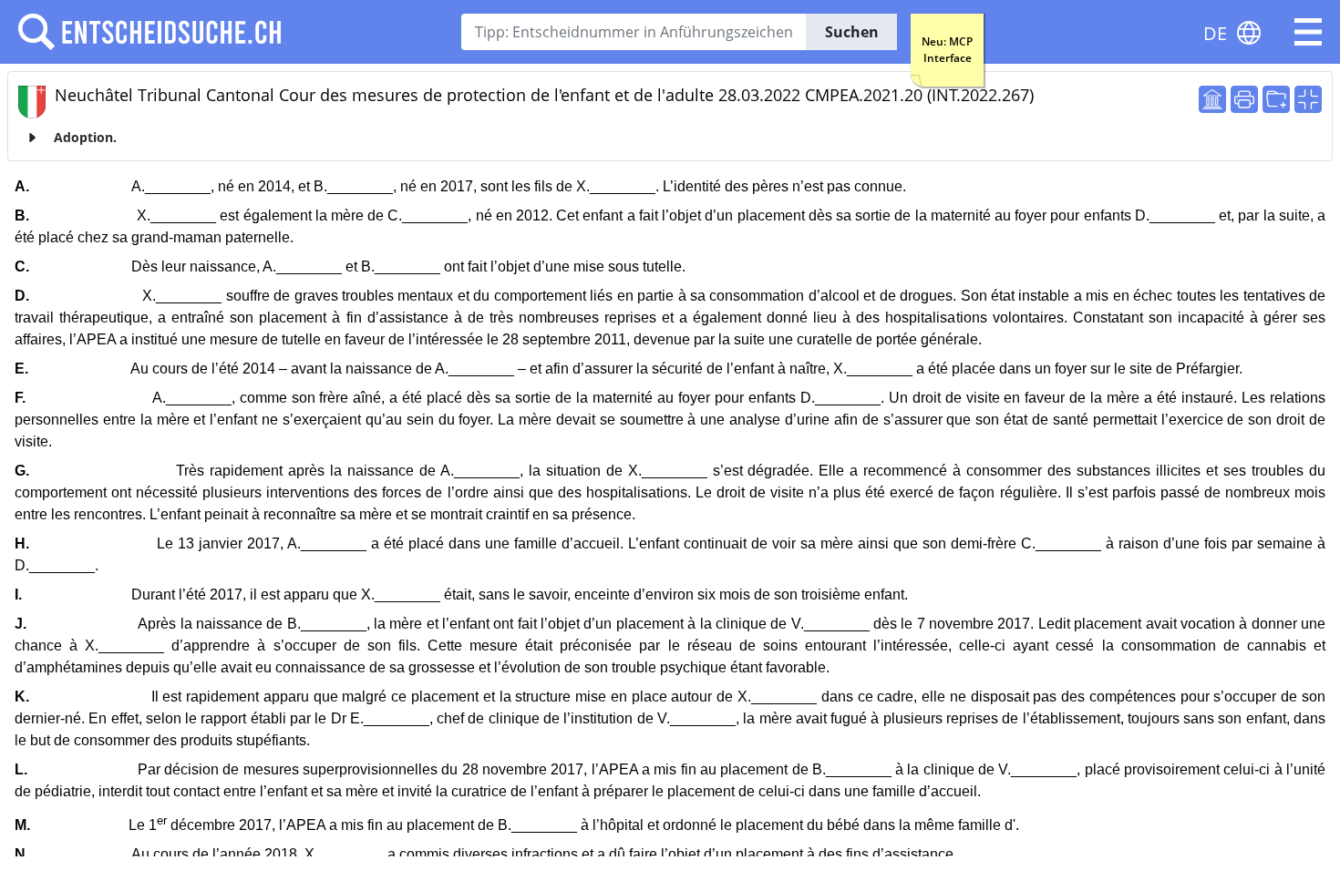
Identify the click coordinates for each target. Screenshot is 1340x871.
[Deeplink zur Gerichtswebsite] (1212, 99)
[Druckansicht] (1244, 99)
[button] (1308, 32)
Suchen (852, 32)
